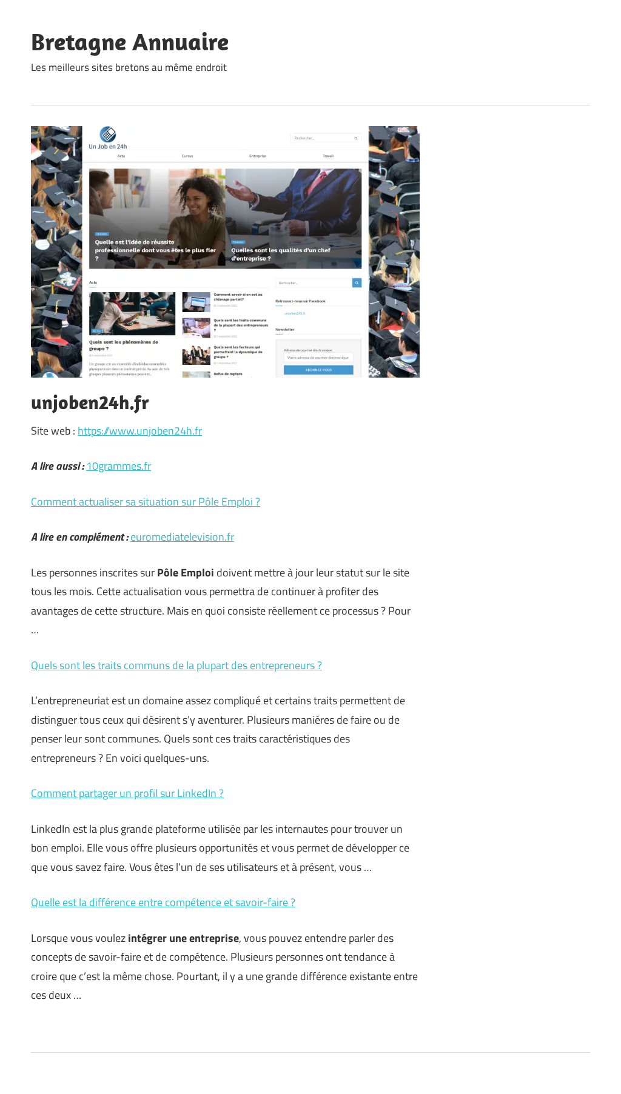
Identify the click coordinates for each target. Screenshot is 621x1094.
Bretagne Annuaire (130, 41)
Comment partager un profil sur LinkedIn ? (127, 793)
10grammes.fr (118, 466)
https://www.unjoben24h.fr (140, 430)
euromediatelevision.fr (182, 537)
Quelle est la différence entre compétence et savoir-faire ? (163, 902)
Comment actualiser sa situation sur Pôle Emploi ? (145, 501)
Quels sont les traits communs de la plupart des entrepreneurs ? (176, 665)
